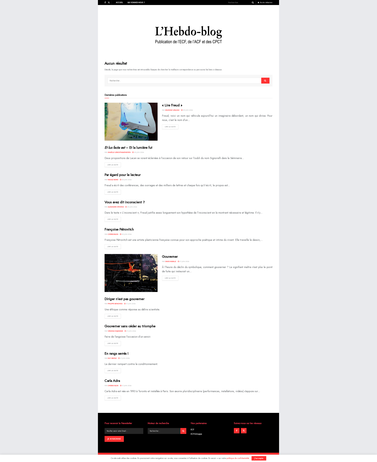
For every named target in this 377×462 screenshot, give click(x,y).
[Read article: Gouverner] (131, 273)
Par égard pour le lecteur (123, 174)
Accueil (119, 2)
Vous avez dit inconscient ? (125, 202)
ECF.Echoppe (196, 433)
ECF (192, 429)
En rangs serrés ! (117, 353)
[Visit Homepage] (188, 30)
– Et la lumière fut (128, 147)
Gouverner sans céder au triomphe (130, 326)
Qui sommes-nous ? (136, 2)
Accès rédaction (265, 2)
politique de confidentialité (238, 458)
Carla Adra (112, 380)
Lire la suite (171, 126)
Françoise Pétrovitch (119, 229)
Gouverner (170, 256)
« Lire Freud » (172, 105)
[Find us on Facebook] (105, 2)
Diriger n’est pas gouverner (124, 298)
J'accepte (258, 458)
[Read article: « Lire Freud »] (131, 121)
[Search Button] (252, 2)
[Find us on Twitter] (109, 2)
